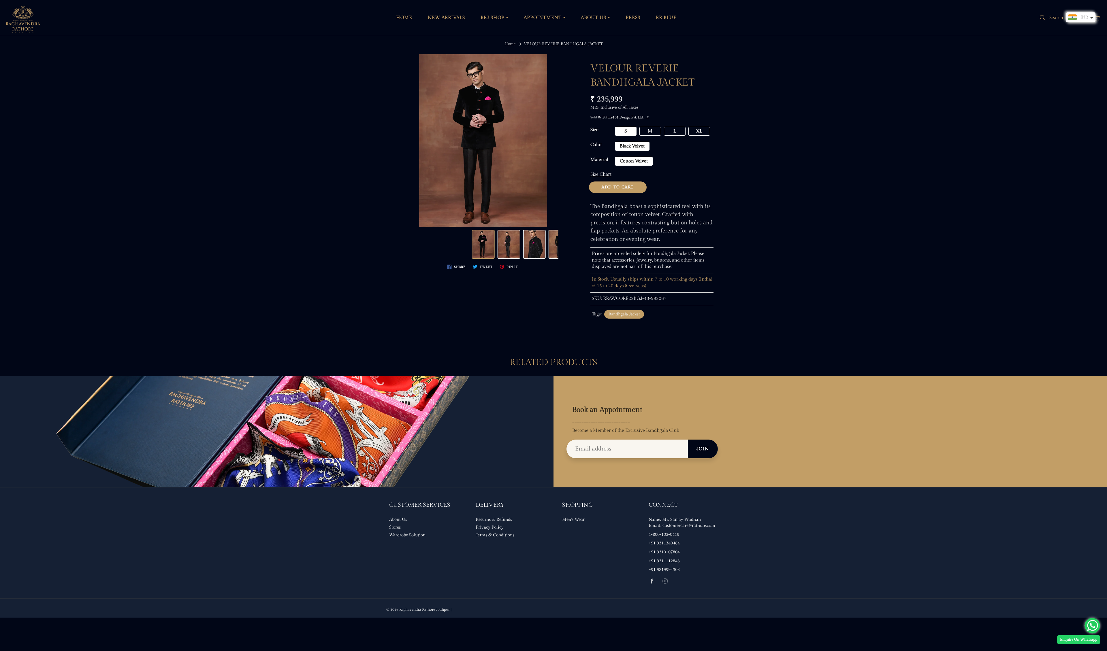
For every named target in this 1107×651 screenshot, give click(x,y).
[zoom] (483, 140)
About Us (398, 519)
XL (699, 131)
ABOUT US (594, 17)
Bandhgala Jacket (624, 314)
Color (596, 144)
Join (702, 449)
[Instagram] (665, 581)
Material (599, 159)
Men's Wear (573, 519)
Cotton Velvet (634, 161)
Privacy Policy (490, 527)
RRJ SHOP (493, 17)
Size (594, 130)
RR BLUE (666, 17)
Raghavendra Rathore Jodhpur (424, 609)
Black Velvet (632, 146)
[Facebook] (652, 581)
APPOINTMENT (543, 17)
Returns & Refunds (494, 519)
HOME (404, 17)
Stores (395, 527)
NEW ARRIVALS (446, 17)
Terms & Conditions (495, 535)
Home (510, 44)
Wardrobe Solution (407, 535)
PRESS (633, 17)
